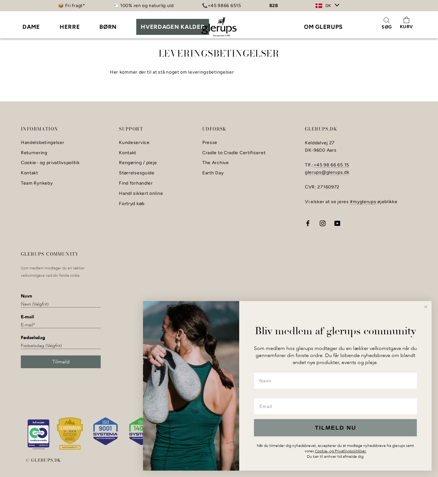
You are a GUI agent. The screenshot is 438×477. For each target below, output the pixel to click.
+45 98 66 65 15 (332, 165)
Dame (31, 26)
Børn (108, 26)
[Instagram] (322, 223)
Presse (209, 142)
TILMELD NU (335, 428)
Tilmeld (61, 361)
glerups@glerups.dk (327, 172)
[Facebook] (308, 223)
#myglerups (363, 201)
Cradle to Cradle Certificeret (233, 152)
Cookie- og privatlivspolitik (50, 162)
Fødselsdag (33, 338)
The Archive (215, 162)
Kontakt (29, 173)
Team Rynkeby (37, 183)
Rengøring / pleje (138, 162)
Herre (70, 26)
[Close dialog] (426, 307)
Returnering (34, 152)
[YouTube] (337, 223)
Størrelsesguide (137, 173)
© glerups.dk (43, 460)
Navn (26, 296)
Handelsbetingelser (42, 142)
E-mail (27, 317)
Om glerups (323, 26)
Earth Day (212, 173)
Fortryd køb (132, 203)
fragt (77, 5)
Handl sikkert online (141, 193)
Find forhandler (136, 183)
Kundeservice (134, 142)
